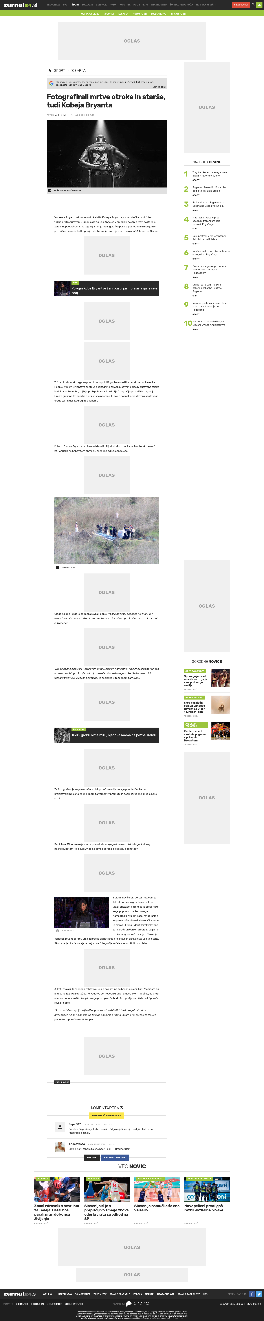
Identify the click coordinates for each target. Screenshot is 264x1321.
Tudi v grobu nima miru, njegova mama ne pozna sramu (114, 735)
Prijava (92, 1157)
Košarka (78, 70)
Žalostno (79, 729)
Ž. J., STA (60, 114)
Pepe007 (75, 1124)
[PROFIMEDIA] (106, 530)
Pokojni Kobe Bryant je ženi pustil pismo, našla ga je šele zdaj (114, 290)
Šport (59, 70)
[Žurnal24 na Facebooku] (252, 1294)
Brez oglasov (240, 5)
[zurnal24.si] (20, 5)
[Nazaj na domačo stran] (49, 70)
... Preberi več (177, 1318)
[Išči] (253, 5)
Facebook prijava (115, 1157)
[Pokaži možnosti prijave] (259, 5)
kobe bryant (62, 1082)
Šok (75, 283)
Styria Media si (254, 1303)
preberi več (106, 1115)
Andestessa (77, 1144)
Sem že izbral (159, 86)
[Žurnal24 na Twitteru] (259, 1294)
